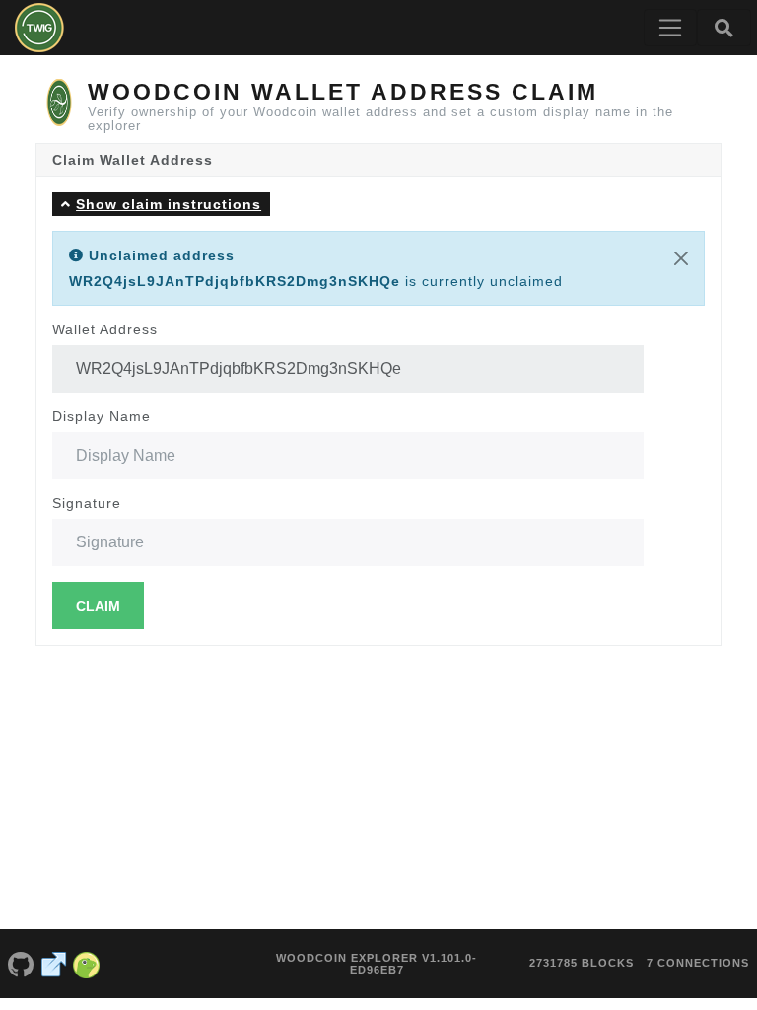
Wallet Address (105, 329)
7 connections (698, 963)
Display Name (101, 416)
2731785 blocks (581, 963)
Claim (98, 605)
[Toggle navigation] (670, 27)
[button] (161, 203)
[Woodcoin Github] (20, 963)
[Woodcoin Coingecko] (87, 963)
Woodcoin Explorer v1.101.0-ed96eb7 (376, 963)
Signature (86, 503)
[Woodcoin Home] (39, 27)
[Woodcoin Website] (54, 963)
